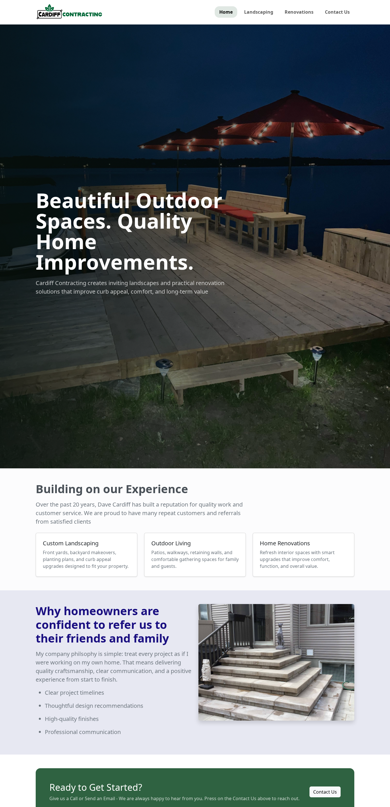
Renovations (299, 12)
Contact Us (337, 12)
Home (226, 12)
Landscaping (258, 12)
